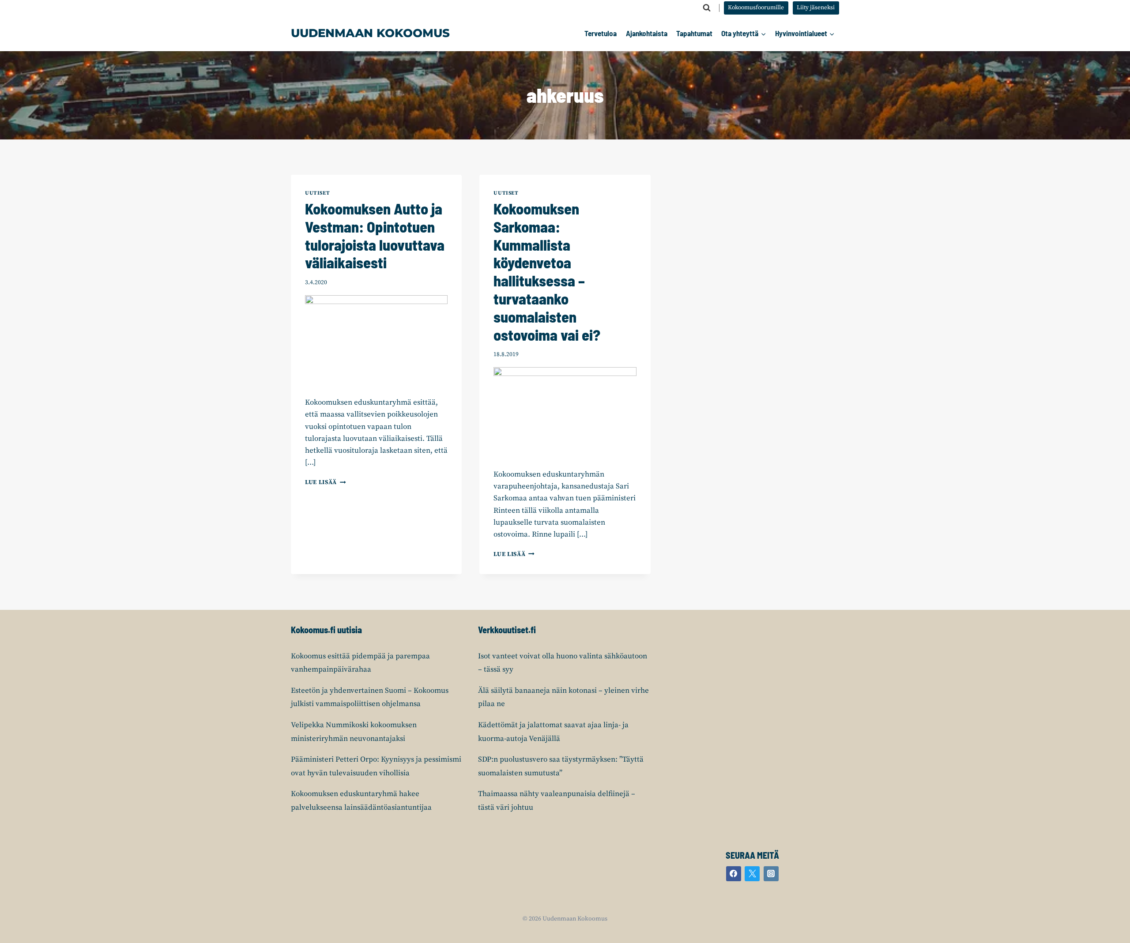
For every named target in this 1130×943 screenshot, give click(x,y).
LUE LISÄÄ (325, 482)
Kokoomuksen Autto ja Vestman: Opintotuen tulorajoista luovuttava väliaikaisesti (374, 235)
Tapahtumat (694, 33)
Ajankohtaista (646, 33)
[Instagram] (771, 873)
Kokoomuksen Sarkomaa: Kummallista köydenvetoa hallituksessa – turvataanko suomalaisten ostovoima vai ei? (546, 271)
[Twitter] (752, 873)
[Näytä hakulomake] (707, 8)
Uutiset (317, 193)
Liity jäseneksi (816, 7)
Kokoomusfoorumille (756, 7)
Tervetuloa (600, 33)
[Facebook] (733, 873)
